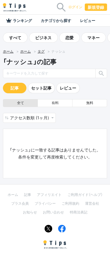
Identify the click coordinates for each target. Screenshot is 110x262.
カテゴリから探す (56, 20)
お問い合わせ (53, 212)
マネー (93, 37)
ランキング (22, 20)
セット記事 (41, 87)
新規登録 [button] (96, 7)
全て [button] (20, 103)
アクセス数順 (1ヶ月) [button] (30, 117)
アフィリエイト (49, 194)
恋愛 (69, 37)
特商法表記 (78, 212)
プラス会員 (20, 203)
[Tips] (14, 7)
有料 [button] (55, 103)
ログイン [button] (75, 7)
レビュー (87, 20)
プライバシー (45, 203)
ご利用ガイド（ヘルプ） (85, 194)
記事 (15, 87)
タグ (41, 51)
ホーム (8, 51)
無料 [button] (89, 103)
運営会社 (92, 203)
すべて (15, 37)
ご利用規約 (70, 203)
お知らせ (30, 212)
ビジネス (43, 37)
